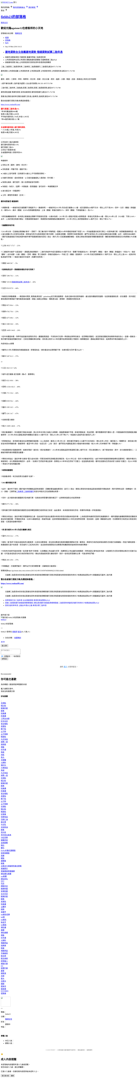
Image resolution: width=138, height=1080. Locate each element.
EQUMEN (4, 991)
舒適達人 (4, 961)
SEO (2, 881)
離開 (12, 1076)
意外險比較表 (6, 835)
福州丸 (3, 765)
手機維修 (4, 953)
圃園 (2, 984)
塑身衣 (3, 986)
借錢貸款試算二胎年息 (20, 282)
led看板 (3, 925)
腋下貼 (3, 729)
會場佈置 (4, 891)
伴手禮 (3, 750)
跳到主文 (4, 23)
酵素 (2, 830)
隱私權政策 (81, 1050)
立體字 (3, 907)
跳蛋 (2, 948)
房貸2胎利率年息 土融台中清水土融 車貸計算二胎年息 (26, 605)
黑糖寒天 (4, 869)
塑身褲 (3, 989)
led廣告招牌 (5, 914)
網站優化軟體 (6, 874)
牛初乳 (3, 825)
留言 (19, 632)
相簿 (7, 38)
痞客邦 (14, 632)
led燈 (3, 917)
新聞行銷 (4, 968)
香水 (2, 978)
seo (2, 966)
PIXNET (52, 1050)
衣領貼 (3, 703)
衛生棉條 (4, 958)
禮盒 (2, 747)
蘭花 (2, 848)
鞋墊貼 (3, 737)
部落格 (7, 40)
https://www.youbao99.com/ (10, 104)
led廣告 (3, 920)
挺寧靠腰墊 (5, 853)
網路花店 (4, 886)
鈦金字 (3, 922)
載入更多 (4, 646)
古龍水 (3, 981)
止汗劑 (3, 731)
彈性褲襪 (4, 933)
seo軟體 (4, 876)
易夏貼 (3, 726)
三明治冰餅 (5, 718)
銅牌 (2, 909)
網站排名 (4, 879)
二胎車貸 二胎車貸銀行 (25, 491)
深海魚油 (4, 827)
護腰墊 (3, 861)
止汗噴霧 (4, 734)
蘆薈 (2, 971)
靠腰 (2, 856)
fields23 (3, 619)
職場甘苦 (18, 33)
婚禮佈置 (4, 889)
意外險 (3, 832)
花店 (2, 883)
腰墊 (2, 858)
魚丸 (2, 757)
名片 (7, 43)
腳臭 (2, 711)
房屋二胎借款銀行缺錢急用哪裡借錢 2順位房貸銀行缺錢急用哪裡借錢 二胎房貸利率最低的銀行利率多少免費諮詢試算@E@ (52, 603)
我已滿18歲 (5, 1076)
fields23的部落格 (13, 17)
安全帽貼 (4, 724)
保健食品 (4, 817)
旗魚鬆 (3, 744)
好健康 (3, 814)
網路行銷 (4, 964)
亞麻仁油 (4, 819)
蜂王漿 (3, 822)
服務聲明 (89, 1050)
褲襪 (2, 930)
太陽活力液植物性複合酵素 (11, 866)
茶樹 (2, 976)
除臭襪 (3, 713)
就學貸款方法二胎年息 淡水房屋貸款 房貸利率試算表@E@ (27, 600)
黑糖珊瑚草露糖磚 (8, 871)
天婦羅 (3, 760)
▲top (3, 641)
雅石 (2, 845)
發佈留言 (4, 659)
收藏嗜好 (17, 638)
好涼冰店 (4, 721)
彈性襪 (3, 927)
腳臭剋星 (4, 708)
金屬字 (3, 912)
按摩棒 (3, 945)
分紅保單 (4, 837)
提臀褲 (3, 993)
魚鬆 (2, 752)
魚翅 (2, 770)
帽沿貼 (3, 706)
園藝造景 (4, 840)
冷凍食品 (4, 768)
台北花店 (4, 894)
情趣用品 (4, 943)
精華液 (3, 973)
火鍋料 (3, 762)
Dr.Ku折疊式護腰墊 (8, 850)
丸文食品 (4, 739)
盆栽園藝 (4, 843)
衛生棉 (3, 956)
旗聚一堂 (4, 742)
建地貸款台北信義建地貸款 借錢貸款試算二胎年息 (34, 52)
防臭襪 (3, 716)
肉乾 (2, 755)
